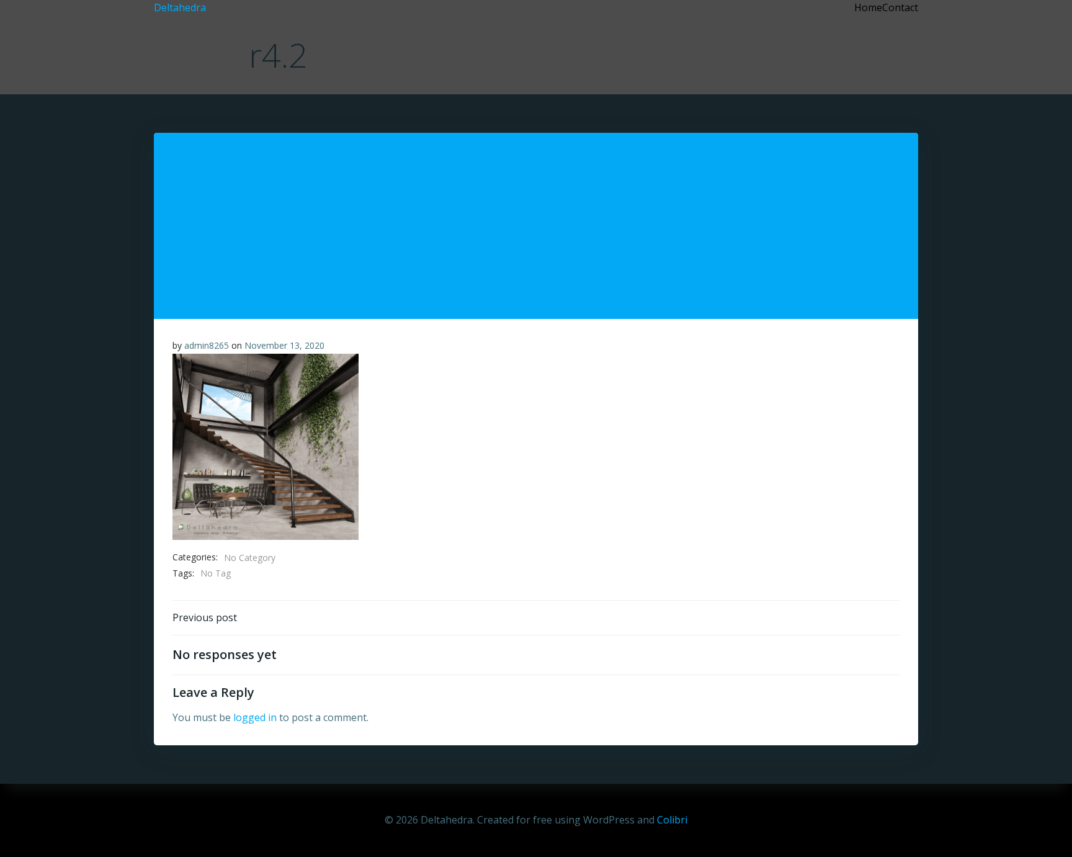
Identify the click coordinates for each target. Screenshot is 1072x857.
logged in (255, 717)
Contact (900, 7)
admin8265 (206, 345)
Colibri (672, 820)
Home (868, 7)
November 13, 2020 (284, 345)
